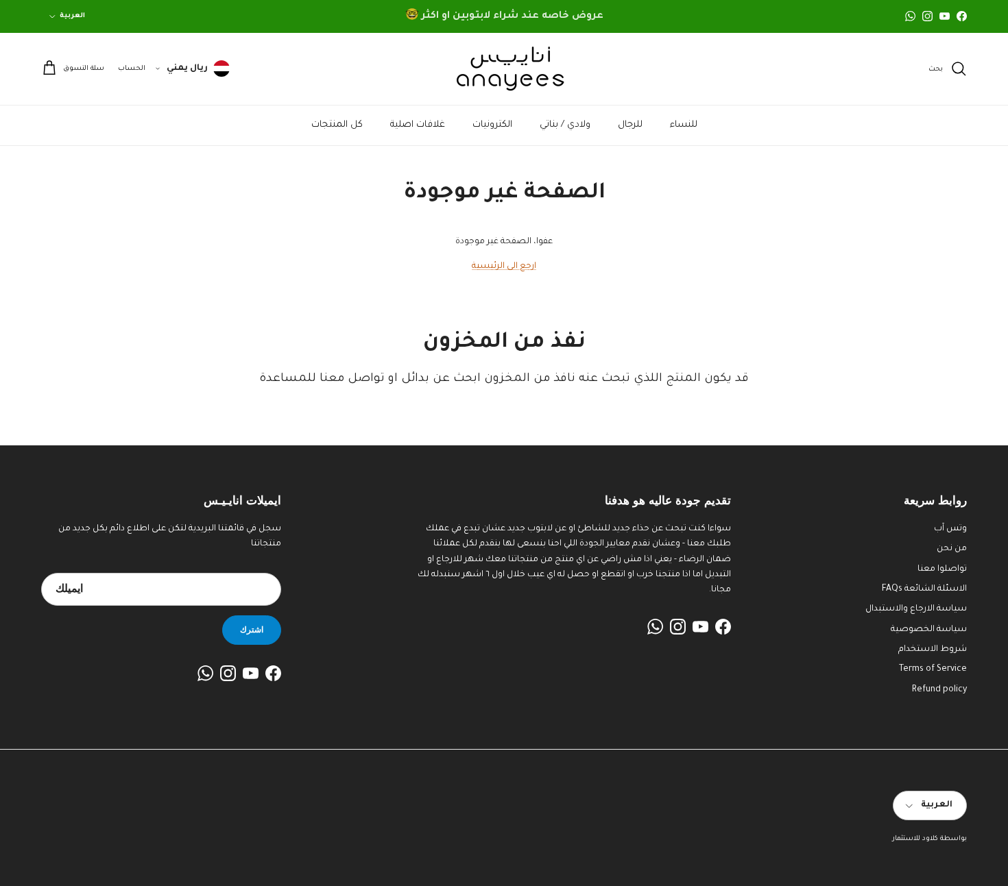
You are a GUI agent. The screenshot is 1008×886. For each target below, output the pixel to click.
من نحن (952, 549)
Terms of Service (933, 669)
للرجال (630, 125)
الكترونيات (492, 125)
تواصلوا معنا (942, 569)
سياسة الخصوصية (929, 630)
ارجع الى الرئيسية (504, 266)
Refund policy (939, 690)
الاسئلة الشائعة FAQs (924, 589)
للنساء (683, 125)
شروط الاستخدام (932, 649)
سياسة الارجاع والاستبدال (916, 609)
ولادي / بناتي (565, 125)
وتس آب (950, 529)
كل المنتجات (337, 125)
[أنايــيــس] (504, 69)
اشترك (251, 629)
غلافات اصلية (417, 125)
